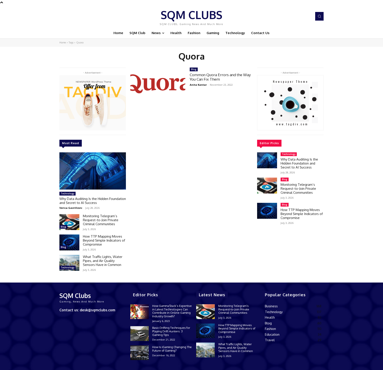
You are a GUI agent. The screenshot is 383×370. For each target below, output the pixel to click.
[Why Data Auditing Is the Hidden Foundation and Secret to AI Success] (92, 171)
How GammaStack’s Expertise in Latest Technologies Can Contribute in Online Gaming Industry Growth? (172, 311)
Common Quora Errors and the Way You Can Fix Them (220, 76)
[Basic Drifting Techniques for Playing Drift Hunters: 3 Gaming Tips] (139, 333)
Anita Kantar (198, 84)
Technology (67, 193)
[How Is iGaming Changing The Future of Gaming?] (139, 352)
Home (62, 42)
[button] (319, 16)
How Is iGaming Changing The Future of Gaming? (172, 348)
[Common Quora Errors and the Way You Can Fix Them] (157, 84)
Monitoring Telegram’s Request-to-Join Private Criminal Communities (100, 220)
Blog (63, 226)
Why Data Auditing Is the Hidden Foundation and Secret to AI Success (92, 201)
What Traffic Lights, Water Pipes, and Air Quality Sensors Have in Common (102, 261)
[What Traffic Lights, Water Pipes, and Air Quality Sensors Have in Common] (69, 263)
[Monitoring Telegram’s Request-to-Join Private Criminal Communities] (69, 222)
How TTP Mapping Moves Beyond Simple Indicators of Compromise (104, 240)
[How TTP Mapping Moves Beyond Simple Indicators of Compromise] (69, 242)
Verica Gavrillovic (70, 207)
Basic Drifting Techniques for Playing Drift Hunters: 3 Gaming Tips (171, 331)
